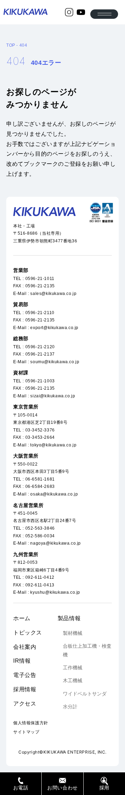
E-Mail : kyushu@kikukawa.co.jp (46, 592)
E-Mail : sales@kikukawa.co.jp (44, 293)
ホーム (22, 618)
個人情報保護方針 (30, 722)
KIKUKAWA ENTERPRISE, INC (74, 752)
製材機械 (72, 633)
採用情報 (24, 689)
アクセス (24, 704)
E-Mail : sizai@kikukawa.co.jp (44, 395)
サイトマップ (26, 732)
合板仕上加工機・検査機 (87, 650)
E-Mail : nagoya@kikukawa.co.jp (47, 543)
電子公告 (24, 675)
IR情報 (22, 661)
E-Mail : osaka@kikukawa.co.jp (45, 494)
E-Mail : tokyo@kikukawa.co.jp (44, 445)
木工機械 (72, 680)
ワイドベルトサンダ (85, 693)
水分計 (70, 706)
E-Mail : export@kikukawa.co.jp (45, 327)
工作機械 (72, 667)
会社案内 (24, 647)
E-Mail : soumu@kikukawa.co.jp (46, 361)
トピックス (27, 633)
